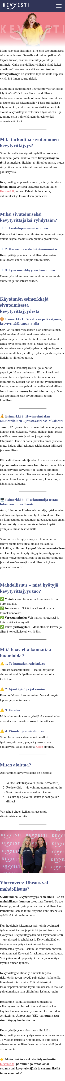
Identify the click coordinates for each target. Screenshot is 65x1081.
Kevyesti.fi (7, 191)
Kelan (39, 746)
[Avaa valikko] (58, 6)
